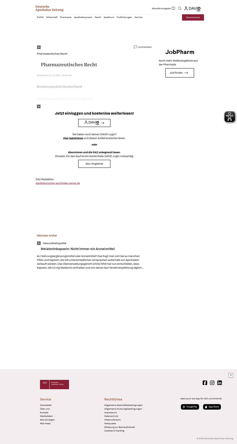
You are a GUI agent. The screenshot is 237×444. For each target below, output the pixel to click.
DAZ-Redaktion (45, 179)
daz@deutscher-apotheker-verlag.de (58, 183)
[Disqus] (94, 320)
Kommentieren (145, 47)
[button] (49, 8)
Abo (193, 17)
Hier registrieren (73, 138)
